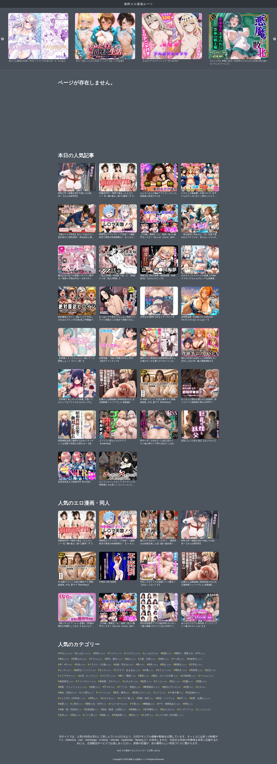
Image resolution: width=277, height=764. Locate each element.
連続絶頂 (66, 681)
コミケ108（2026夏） (170, 715)
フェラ (115, 653)
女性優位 (151, 709)
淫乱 (76, 715)
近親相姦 (91, 709)
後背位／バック (85, 670)
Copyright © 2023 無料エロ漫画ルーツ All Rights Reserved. (138, 759)
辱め (64, 659)
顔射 (189, 687)
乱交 (211, 670)
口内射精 (189, 675)
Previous (2, 39)
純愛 (63, 703)
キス (201, 687)
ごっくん (203, 709)
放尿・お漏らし (200, 698)
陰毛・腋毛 (122, 692)
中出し (65, 653)
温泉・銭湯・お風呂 (114, 709)
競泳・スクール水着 (165, 675)
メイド (160, 692)
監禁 (146, 681)
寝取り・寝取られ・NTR (190, 653)
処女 (131, 659)
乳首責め (193, 692)
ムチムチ (131, 681)
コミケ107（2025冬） (72, 698)
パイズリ (132, 653)
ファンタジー (86, 681)
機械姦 (149, 703)
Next (274, 39)
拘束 (164, 659)
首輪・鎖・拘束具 (70, 709)
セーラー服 (126, 698)
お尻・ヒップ (88, 675)
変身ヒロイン (142, 692)
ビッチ (65, 670)
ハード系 (90, 715)
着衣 (153, 664)
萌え (175, 681)
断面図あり (152, 687)
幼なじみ (168, 709)
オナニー (164, 670)
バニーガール (119, 703)
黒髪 (202, 681)
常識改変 (119, 715)
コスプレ (109, 675)
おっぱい (83, 653)
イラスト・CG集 (100, 664)
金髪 (95, 687)
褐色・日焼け (68, 692)
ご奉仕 (77, 703)
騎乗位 (181, 664)
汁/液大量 (176, 692)
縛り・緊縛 (127, 675)
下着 (135, 703)
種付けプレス (172, 687)
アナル (96, 659)
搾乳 (94, 698)
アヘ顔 (179, 659)
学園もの (80, 659)
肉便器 (196, 670)
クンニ (161, 681)
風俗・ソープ (166, 698)
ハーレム (207, 675)
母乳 (188, 703)
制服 (167, 653)
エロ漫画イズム (128, 750)
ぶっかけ (151, 653)
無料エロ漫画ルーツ (138, 4)
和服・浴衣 (145, 698)
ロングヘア (186, 709)
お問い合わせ (154, 750)
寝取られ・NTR (96, 703)
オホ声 (147, 715)
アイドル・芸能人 (129, 687)
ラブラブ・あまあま (127, 670)
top (118, 750)
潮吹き (181, 670)
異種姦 (135, 709)
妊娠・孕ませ (124, 664)
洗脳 (188, 681)
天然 (63, 715)
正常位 (196, 664)
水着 (149, 670)
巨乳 (100, 653)
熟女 (166, 664)
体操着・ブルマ (109, 681)
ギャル (105, 670)
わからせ (108, 698)
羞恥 (144, 675)
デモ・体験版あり (169, 703)
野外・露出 (114, 659)
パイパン (104, 692)
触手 (182, 698)
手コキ (109, 687)
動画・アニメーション (73, 687)
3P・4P (65, 664)
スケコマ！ (142, 750)
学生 (80, 664)
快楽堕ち (195, 659)
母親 (105, 715)
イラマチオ (67, 675)
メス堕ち (87, 692)
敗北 (134, 715)
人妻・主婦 (147, 659)
